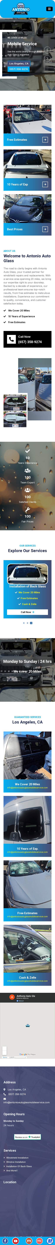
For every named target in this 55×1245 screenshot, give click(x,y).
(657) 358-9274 (18, 69)
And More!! (11, 1170)
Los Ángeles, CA (18, 63)
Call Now (26, 612)
